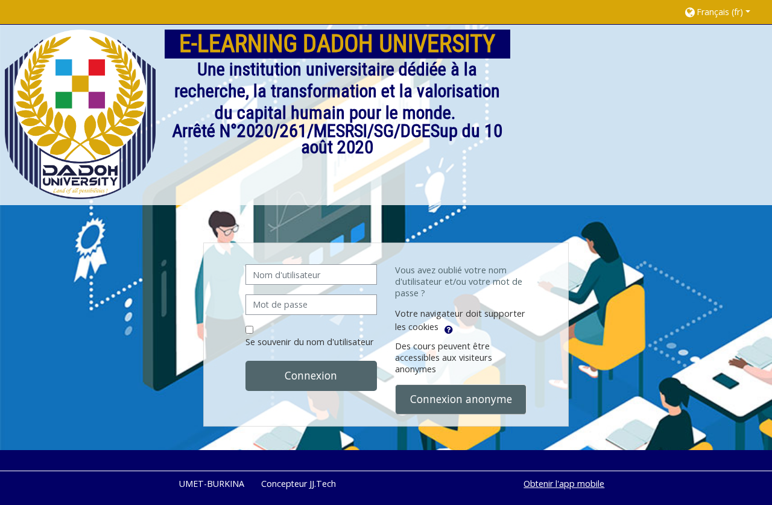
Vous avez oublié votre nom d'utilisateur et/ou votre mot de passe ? (458, 281)
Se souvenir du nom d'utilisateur (309, 342)
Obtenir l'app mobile (564, 483)
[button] (722, 11)
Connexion (311, 375)
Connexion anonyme (461, 399)
